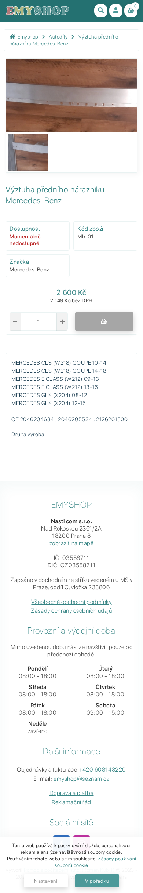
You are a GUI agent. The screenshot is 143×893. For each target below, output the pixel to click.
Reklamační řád (71, 802)
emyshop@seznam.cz (82, 778)
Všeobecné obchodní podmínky (71, 601)
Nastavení (45, 881)
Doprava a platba (72, 793)
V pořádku (97, 881)
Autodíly (58, 37)
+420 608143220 (102, 769)
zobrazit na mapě (72, 543)
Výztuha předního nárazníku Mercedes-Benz (64, 40)
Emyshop (28, 37)
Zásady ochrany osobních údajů (71, 610)
